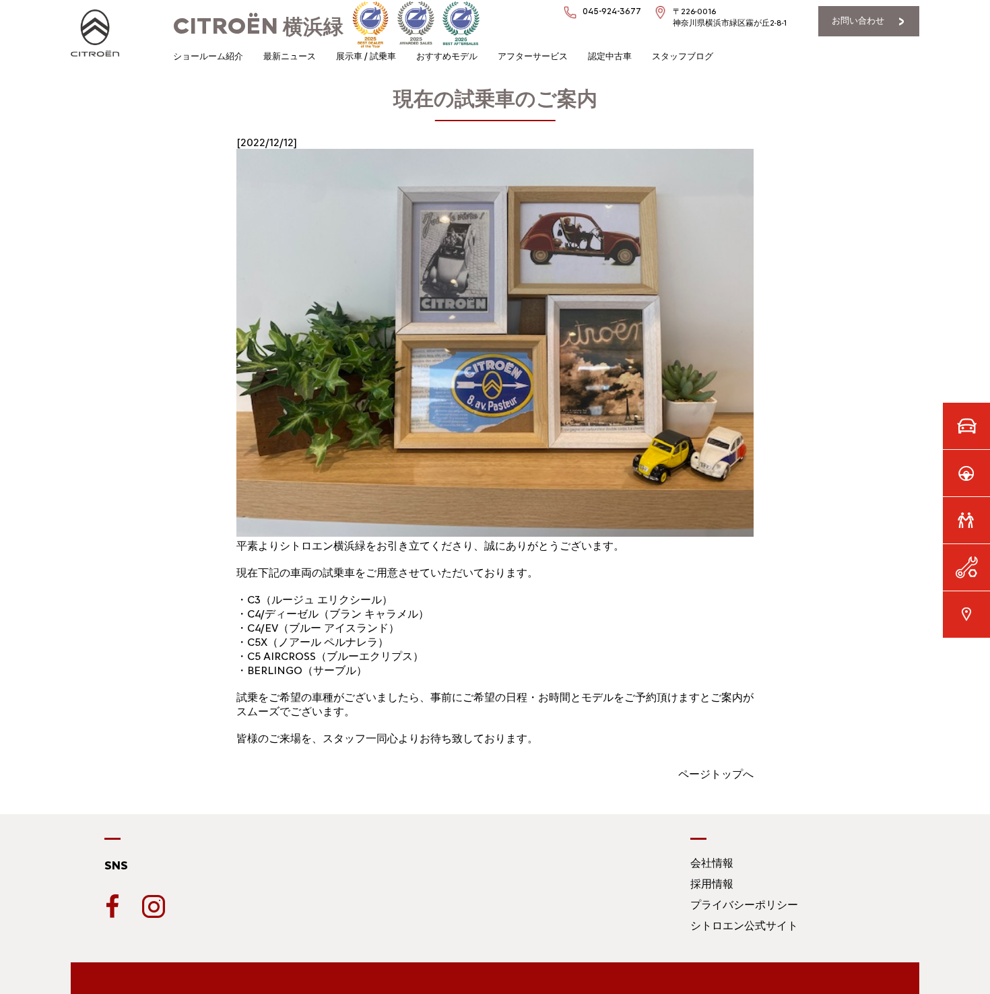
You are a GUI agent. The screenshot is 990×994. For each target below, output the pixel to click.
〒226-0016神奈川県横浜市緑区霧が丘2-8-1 (730, 17)
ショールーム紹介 (208, 56)
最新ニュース (289, 56)
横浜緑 (258, 26)
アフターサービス (533, 56)
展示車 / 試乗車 (366, 56)
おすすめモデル (446, 56)
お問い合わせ (858, 20)
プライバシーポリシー (744, 904)
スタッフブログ (682, 56)
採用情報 (711, 883)
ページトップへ (716, 774)
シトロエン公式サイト (744, 925)
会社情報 (711, 863)
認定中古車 (610, 56)
